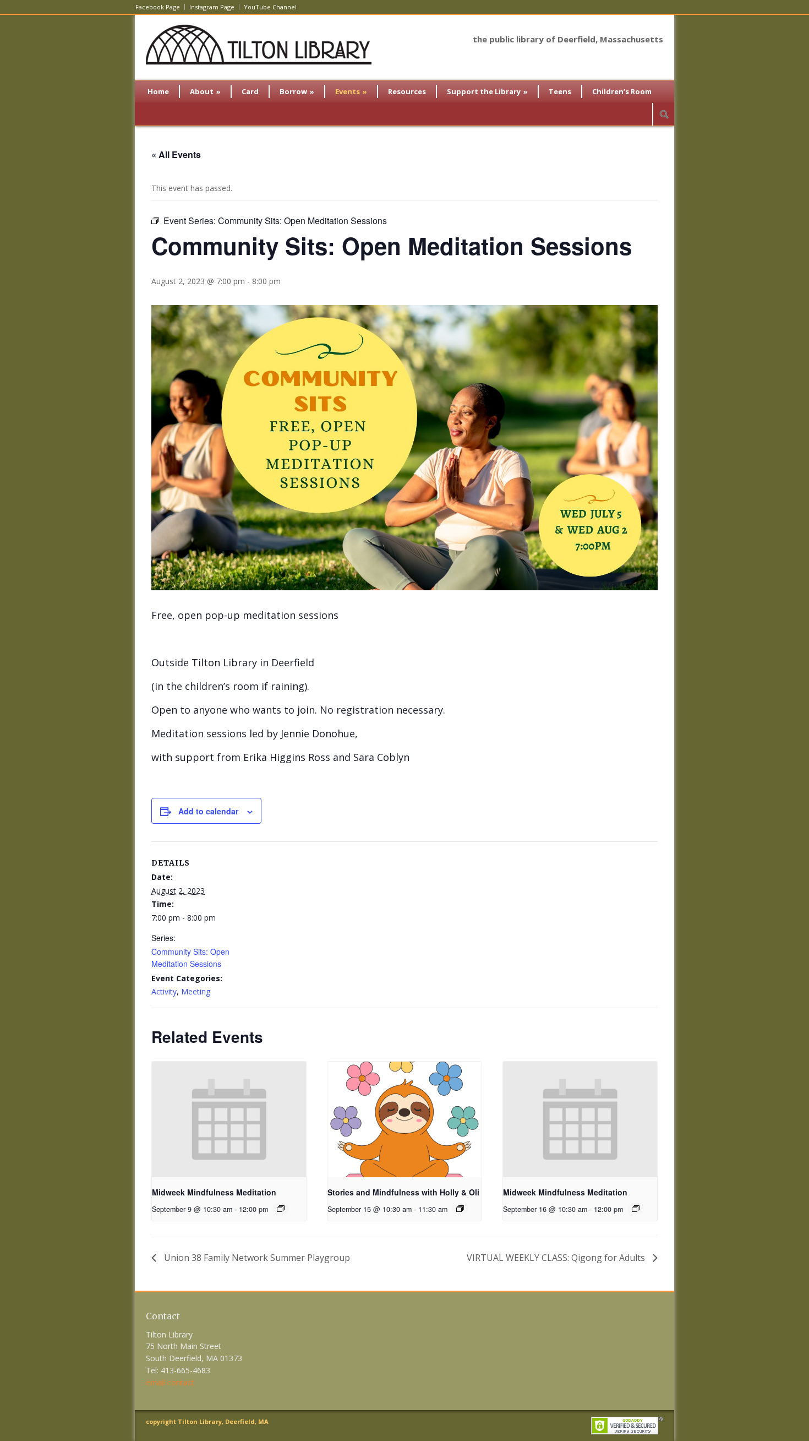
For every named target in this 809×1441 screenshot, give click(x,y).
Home (158, 91)
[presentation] (229, 1119)
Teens (560, 91)
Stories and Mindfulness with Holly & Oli (403, 1192)
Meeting (195, 991)
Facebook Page (157, 7)
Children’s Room (622, 91)
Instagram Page (211, 7)
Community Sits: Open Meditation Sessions (190, 957)
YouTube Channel (270, 7)
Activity (164, 991)
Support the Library (487, 91)
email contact (170, 1382)
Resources (407, 91)
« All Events (176, 154)
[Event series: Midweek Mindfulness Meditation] (281, 1208)
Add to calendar (208, 811)
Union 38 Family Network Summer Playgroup (256, 1258)
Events (351, 91)
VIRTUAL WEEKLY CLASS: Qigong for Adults (557, 1258)
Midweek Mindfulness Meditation (214, 1192)
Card (250, 91)
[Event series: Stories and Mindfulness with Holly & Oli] (460, 1208)
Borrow (297, 91)
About (205, 91)
